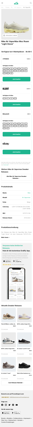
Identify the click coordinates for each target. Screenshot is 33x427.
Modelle (9, 418)
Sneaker (8, 7)
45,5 (22, 70)
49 (11, 73)
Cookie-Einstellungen (7, 422)
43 (8, 70)
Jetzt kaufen (16, 79)
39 (11, 68)
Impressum (27, 418)
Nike (12, 7)
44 (11, 70)
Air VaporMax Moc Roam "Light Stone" (27, 7)
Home (3, 7)
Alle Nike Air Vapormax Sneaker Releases (17, 177)
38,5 (8, 68)
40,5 (18, 68)
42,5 (4, 70)
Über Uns (4, 420)
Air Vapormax (18, 7)
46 (26, 70)
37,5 (4, 68)
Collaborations (17, 418)
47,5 (4, 73)
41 (22, 68)
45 (18, 70)
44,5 (15, 70)
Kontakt (20, 420)
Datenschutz (12, 420)
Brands (3, 418)
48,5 (8, 73)
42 (26, 68)
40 (15, 68)
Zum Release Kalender (15, 382)
